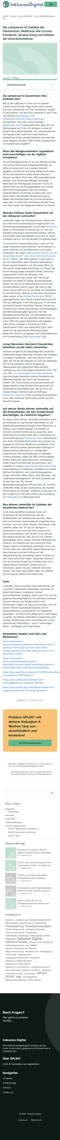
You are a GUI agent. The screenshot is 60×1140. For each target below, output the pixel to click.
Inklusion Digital (29, 938)
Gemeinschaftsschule (15, 932)
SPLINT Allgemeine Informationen (23, 828)
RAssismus (34, 957)
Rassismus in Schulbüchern (18, 967)
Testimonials (13, 812)
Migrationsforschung (15, 951)
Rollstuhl (26, 970)
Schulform (35, 970)
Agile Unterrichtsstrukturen (38, 466)
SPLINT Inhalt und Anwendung (21, 832)
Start (6, 16)
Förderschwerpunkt (15, 929)
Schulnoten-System (14, 973)
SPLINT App (13, 976)
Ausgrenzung (22, 920)
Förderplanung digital (38, 926)
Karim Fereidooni (45, 942)
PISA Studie (11, 954)
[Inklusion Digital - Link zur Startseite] (23, 4)
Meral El (32, 948)
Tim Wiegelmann (30, 977)
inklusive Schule (16, 942)
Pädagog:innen (24, 954)
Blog (14, 16)
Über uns (9, 1092)
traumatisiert (34, 336)
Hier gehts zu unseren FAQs (15, 1019)
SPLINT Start (14, 835)
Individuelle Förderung (17, 935)
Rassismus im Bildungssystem (19, 961)
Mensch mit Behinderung (17, 948)
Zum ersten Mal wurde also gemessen (32, 373)
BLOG (7, 1087)
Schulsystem (30, 973)
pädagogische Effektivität (17, 957)
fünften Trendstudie (34, 296)
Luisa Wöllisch (31, 945)
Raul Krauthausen (13, 970)
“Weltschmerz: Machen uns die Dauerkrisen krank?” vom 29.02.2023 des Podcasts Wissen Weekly (30, 255)
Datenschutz (36, 1120)
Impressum (22, 1120)
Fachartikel (10, 819)
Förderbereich (40, 923)
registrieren (33, 1064)
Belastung (52, 226)
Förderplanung (15, 926)
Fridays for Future (33, 438)
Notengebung (46, 951)
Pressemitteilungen (13, 822)
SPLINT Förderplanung (15, 826)
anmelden (17, 1064)
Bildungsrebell (12, 923)
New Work (13, 497)
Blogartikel (25, 16)
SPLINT (42, 973)
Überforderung (34, 980)
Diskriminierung (26, 923)
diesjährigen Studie (12, 125)
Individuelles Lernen (40, 935)
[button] (50, 4)
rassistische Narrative (40, 967)
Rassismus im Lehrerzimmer (18, 964)
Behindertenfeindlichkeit (40, 920)
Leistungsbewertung (15, 945)
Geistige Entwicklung (35, 929)
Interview (32, 942)
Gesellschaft (31, 932)
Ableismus (10, 920)
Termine (8, 1078)
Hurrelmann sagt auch (14, 394)
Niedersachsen (32, 951)
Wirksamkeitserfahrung (16, 980)
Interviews (9, 815)
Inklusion (11, 938)
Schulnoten (46, 970)
